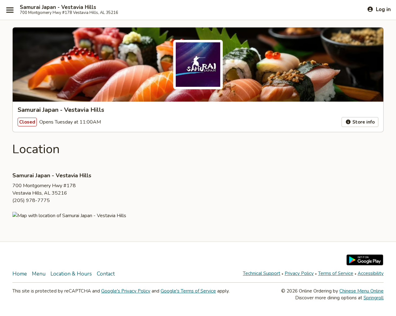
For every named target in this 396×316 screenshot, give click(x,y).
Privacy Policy (299, 273)
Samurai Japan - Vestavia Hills (58, 7)
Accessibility (371, 273)
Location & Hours (71, 273)
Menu (38, 273)
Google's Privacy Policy (125, 291)
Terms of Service (335, 273)
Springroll (374, 298)
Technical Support (261, 273)
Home (19, 273)
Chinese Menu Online (361, 291)
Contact (106, 273)
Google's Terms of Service (188, 291)
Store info (363, 122)
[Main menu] (10, 10)
